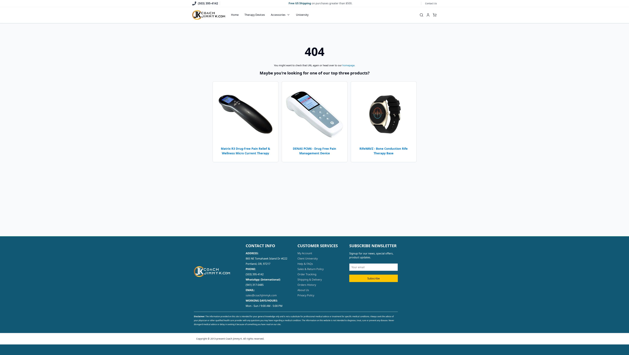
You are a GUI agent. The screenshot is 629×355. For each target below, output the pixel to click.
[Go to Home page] (208, 15)
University (302, 15)
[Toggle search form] (421, 15)
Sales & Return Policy (310, 269)
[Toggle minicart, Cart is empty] (435, 15)
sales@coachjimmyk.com (261, 295)
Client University (307, 258)
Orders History (306, 285)
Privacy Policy (305, 295)
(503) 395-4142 (208, 3)
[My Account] (428, 15)
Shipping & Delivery (309, 279)
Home (235, 15)
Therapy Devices (255, 15)
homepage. (348, 65)
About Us (303, 290)
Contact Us (431, 3)
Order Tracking (306, 274)
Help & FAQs (305, 264)
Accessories (278, 15)
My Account (304, 253)
